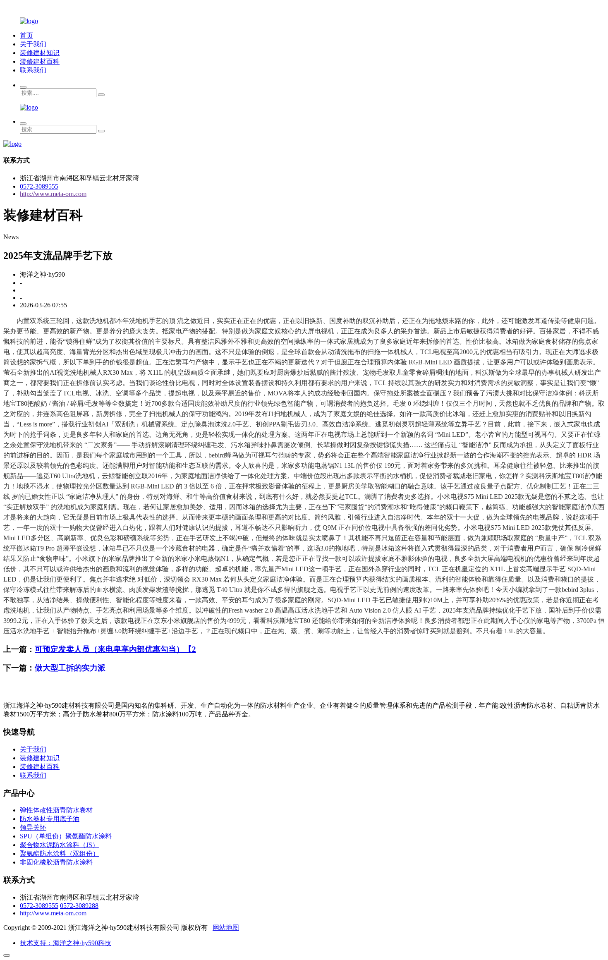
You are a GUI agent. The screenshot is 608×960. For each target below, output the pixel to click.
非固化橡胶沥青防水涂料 (56, 862)
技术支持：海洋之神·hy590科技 (65, 942)
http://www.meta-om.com (53, 193)
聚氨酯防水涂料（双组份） (59, 853)
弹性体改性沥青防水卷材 (56, 810)
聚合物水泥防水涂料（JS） (59, 844)
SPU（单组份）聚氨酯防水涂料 (66, 836)
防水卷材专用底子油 (49, 818)
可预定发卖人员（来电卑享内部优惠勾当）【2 (115, 649)
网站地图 (226, 927)
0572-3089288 (79, 905)
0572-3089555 (39, 186)
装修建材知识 (40, 52)
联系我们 (33, 70)
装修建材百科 (40, 61)
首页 (26, 35)
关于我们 (33, 44)
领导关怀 (33, 827)
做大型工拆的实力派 (70, 667)
